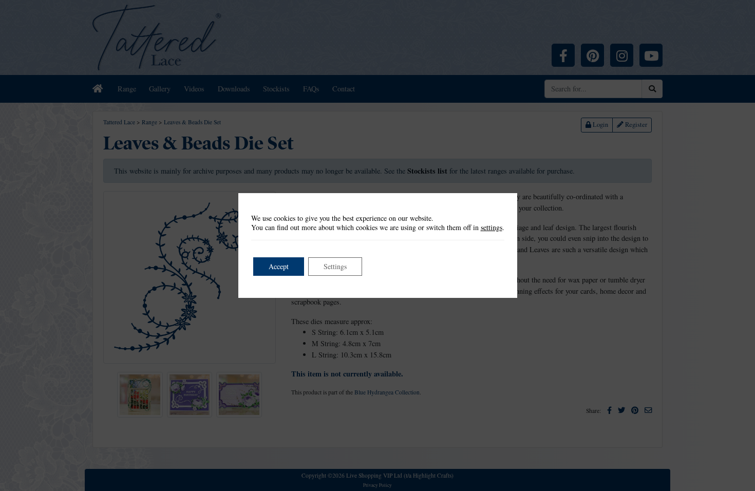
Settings (335, 266)
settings (491, 227)
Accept (279, 266)
